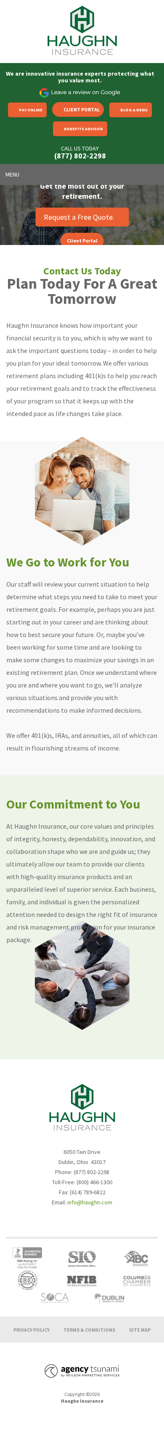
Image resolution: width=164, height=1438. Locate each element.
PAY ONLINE (30, 110)
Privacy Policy (31, 1330)
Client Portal (81, 109)
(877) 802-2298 (80, 156)
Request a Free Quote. (79, 217)
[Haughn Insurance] (82, 30)
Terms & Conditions (89, 1330)
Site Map (140, 1330)
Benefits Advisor (83, 129)
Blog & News (134, 110)
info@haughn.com (89, 1202)
